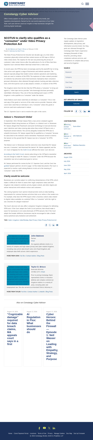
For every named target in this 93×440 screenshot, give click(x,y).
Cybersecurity (13, 51)
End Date (68, 87)
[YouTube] (89, 111)
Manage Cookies (59, 433)
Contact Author (31, 256)
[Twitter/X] (80, 111)
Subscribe (76, 103)
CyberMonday (24, 220)
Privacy (50, 433)
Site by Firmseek (79, 433)
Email (33, 241)
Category (68, 77)
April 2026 (67, 173)
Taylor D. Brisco (22, 49)
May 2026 (67, 169)
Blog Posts (40, 256)
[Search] (82, 4)
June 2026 (67, 165)
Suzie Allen (76, 126)
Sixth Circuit (27, 150)
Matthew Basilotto (79, 145)
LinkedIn (42, 292)
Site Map (69, 433)
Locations (33, 433)
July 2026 (67, 161)
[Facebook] (76, 111)
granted (6, 166)
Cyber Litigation (13, 220)
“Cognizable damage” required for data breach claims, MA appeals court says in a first (15, 329)
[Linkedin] (53, 428)
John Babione (11, 49)
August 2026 (68, 157)
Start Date (68, 82)
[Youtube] (44, 428)
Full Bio (22, 256)
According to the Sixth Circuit (14, 154)
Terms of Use (42, 433)
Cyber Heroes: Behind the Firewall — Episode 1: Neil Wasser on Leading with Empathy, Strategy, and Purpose (52, 337)
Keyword (68, 72)
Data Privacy (21, 51)
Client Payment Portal (21, 433)
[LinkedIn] (84, 111)
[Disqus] (31, 394)
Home (10, 433)
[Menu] (87, 4)
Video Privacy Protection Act (47, 220)
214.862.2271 (35, 272)
